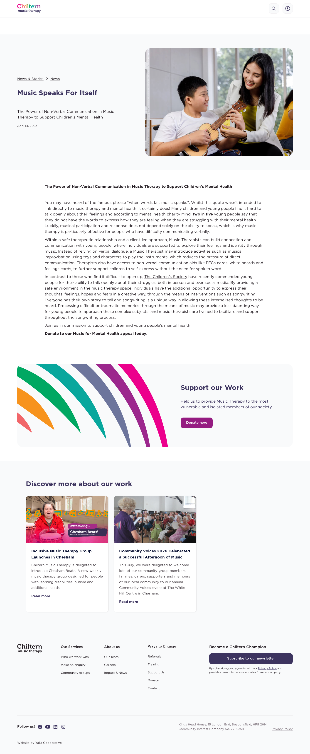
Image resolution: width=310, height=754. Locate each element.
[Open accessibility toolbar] (288, 8)
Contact (154, 688)
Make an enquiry (73, 664)
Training (154, 664)
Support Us (156, 672)
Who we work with (75, 656)
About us (112, 647)
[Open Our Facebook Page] (40, 727)
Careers (110, 664)
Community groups (75, 672)
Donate (153, 680)
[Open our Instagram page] (63, 727)
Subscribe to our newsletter (251, 658)
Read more (40, 596)
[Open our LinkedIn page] (55, 727)
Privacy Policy (282, 728)
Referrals (154, 656)
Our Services (72, 647)
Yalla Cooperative (48, 742)
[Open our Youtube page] (47, 727)
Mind (186, 214)
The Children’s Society (165, 277)
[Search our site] (274, 8)
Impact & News (115, 672)
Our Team (111, 656)
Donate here (196, 422)
